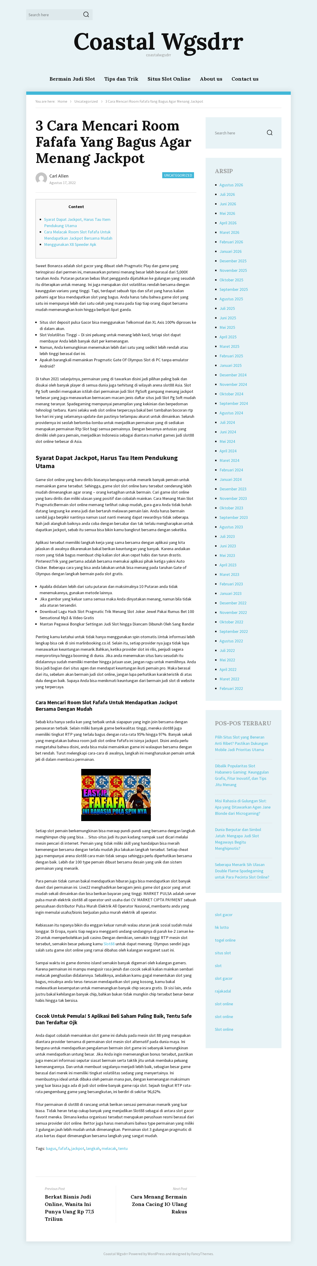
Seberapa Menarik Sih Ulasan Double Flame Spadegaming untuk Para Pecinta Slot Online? (242, 871)
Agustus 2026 (231, 184)
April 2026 (228, 222)
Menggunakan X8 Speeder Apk (70, 244)
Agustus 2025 (231, 298)
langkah (93, 1148)
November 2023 (233, 498)
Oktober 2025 (231, 279)
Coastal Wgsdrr (158, 41)
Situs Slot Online (169, 79)
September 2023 (234, 517)
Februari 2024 (231, 470)
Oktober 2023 (231, 508)
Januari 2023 (231, 593)
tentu (123, 1148)
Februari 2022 (231, 688)
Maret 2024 (229, 460)
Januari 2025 (231, 365)
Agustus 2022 (231, 641)
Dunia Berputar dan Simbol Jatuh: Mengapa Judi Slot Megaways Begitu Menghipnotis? (238, 839)
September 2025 (234, 289)
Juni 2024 (228, 432)
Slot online (224, 1029)
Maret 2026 (229, 232)
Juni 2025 (228, 317)
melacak (109, 1148)
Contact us (245, 79)
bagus (51, 1148)
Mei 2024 (227, 441)
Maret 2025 (229, 346)
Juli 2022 (227, 650)
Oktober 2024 (231, 394)
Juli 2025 (227, 308)
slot (218, 965)
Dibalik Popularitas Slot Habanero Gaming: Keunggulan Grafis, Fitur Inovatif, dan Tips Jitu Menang (242, 775)
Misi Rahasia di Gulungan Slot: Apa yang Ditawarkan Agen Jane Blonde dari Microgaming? (243, 807)
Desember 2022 (233, 603)
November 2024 (233, 384)
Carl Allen (58, 176)
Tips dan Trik (121, 79)
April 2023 (228, 565)
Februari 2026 (231, 241)
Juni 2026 (228, 203)
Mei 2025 (227, 327)
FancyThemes (202, 1253)
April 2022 (228, 669)
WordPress (156, 1253)
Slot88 (109, 943)
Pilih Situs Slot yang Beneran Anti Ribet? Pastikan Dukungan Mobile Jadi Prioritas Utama (241, 743)
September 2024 (234, 403)
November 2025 (233, 270)
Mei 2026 (227, 213)
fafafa (63, 1148)
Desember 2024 (233, 375)
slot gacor (224, 914)
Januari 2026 (231, 251)
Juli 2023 (227, 536)
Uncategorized (86, 101)
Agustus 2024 (231, 413)
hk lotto (222, 927)
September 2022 (234, 631)
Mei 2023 (227, 555)
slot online (224, 1003)
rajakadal (223, 991)
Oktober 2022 (231, 622)
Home (62, 101)
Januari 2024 (231, 479)
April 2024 (228, 451)
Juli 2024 (227, 422)
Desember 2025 (233, 260)
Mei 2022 (227, 660)
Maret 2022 (229, 679)
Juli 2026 (227, 194)
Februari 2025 (231, 356)
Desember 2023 (233, 489)
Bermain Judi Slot (72, 79)
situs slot (223, 952)
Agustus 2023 (231, 527)
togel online (225, 940)
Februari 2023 (231, 584)
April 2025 (228, 337)
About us (211, 79)
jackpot (77, 1148)
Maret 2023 (229, 574)
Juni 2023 (228, 546)
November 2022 (233, 612)
